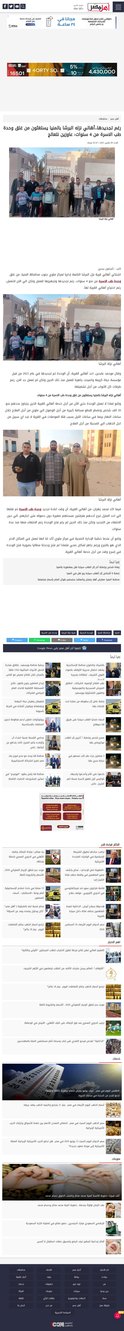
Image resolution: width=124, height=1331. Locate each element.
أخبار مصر (76, 1270)
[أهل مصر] (98, 7)
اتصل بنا (21, 1305)
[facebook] (5, 6)
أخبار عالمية (21, 1277)
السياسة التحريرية (63, 1313)
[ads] (62, 22)
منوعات (49, 1291)
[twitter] (11, 6)
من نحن (49, 1305)
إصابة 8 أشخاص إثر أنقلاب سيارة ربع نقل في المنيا (93, 573)
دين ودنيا (104, 1291)
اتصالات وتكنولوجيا (76, 1298)
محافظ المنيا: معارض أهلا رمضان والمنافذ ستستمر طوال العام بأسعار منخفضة (78, 579)
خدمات (21, 1284)
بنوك (49, 1277)
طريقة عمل (104, 1305)
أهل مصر (76, 1305)
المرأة (21, 1291)
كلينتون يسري (106, 268)
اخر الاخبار (104, 1270)
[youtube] (17, 6)
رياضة (76, 1277)
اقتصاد (49, 1270)
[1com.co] (62, 1324)
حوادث (104, 1277)
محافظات (21, 1270)
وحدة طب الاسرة (110, 281)
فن (104, 1284)
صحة (104, 1298)
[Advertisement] (62, 243)
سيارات (76, 1291)
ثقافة (21, 1298)
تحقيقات (49, 1284)
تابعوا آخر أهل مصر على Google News (59, 648)
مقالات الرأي (48, 1298)
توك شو (76, 1284)
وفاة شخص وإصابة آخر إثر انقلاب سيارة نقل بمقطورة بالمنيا (87, 567)
